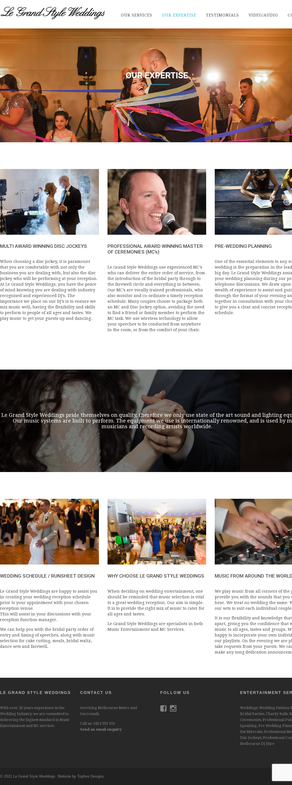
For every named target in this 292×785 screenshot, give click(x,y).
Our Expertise (179, 15)
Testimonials (222, 15)
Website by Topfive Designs (81, 776)
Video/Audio (263, 15)
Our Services (136, 15)
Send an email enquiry (101, 729)
